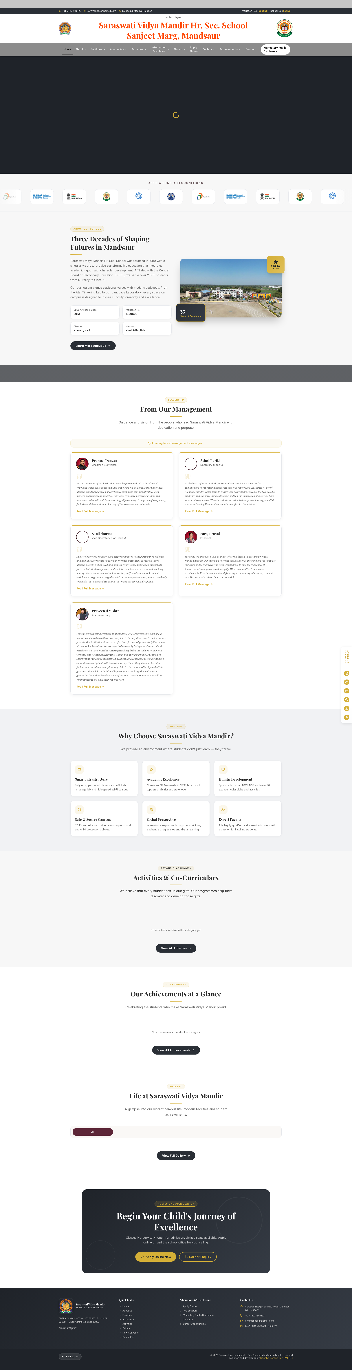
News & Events (130, 1332)
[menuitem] (346, 673)
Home (67, 49)
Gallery (207, 49)
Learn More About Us (91, 346)
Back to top (72, 1356)
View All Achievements (173, 1050)
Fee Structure (190, 1310)
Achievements (229, 49)
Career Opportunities (194, 1323)
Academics (117, 49)
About (79, 49)
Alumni (178, 49)
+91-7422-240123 (255, 1315)
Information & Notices (159, 49)
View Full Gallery (174, 1155)
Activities (137, 49)
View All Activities (174, 948)
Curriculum (188, 1319)
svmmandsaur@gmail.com (259, 1320)
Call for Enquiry (200, 1257)
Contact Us (128, 1337)
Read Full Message (88, 511)
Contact (250, 49)
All (92, 1131)
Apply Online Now (158, 1257)
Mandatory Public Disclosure (275, 49)
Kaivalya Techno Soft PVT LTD (276, 1358)
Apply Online (194, 49)
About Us (127, 1310)
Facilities (96, 49)
